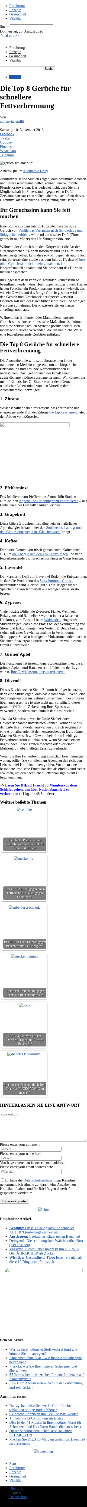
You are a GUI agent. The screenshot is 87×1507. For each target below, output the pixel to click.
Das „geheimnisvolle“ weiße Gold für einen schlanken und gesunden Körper (41, 1408)
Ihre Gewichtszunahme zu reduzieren (38, 672)
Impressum (17, 1493)
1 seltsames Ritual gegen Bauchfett (44, 1236)
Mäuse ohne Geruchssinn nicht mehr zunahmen (42, 261)
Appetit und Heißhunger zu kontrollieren (48, 501)
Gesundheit (17, 14)
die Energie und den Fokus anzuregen (40, 554)
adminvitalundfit (12, 121)
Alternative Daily (35, 171)
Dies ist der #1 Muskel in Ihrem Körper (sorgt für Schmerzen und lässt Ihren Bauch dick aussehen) (45, 1424)
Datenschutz (18, 1497)
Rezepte (15, 10)
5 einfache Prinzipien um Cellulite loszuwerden (43, 1414)
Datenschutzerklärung (39, 1180)
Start (12, 1464)
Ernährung (17, 6)
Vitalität (15, 18)
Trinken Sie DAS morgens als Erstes (36, 1418)
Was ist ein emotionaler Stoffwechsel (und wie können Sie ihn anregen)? (43, 1351)
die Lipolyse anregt (63, 412)
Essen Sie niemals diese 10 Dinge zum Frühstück (45, 1259)
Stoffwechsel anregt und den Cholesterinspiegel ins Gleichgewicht (41, 530)
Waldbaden (52, 620)
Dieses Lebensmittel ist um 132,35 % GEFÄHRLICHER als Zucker (44, 1251)
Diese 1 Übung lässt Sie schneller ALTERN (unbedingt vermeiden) (41, 1230)
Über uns (16, 1488)
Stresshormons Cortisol (57, 581)
